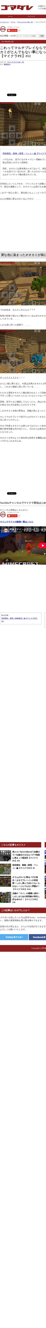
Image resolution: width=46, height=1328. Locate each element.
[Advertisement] (23, 587)
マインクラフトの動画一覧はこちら (16, 522)
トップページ (4, 22)
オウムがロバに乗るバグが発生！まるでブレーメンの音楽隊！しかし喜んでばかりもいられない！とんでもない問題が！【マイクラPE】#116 (26, 883)
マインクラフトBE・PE (25, 22)
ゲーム (10, 16)
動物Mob (7, 64)
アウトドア (31, 16)
